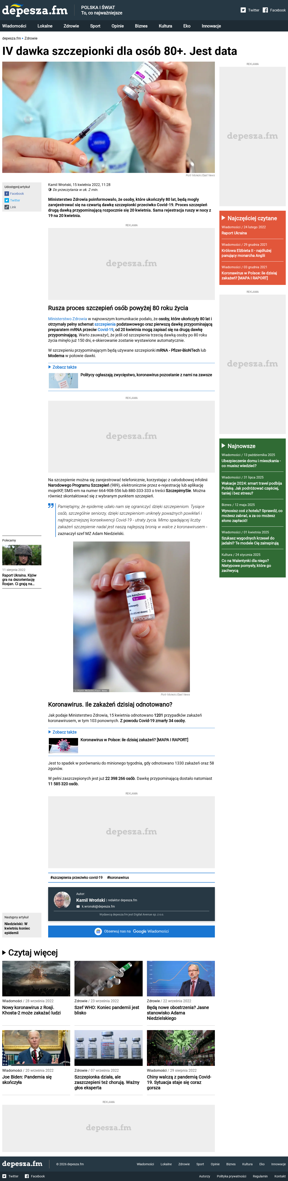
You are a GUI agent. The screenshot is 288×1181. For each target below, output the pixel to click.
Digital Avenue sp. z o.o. (149, 914)
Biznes (141, 26)
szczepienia (105, 324)
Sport (95, 26)
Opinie (118, 26)
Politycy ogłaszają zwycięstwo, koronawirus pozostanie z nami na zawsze (147, 374)
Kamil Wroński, (60, 185)
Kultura (165, 26)
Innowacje (211, 26)
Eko (187, 26)
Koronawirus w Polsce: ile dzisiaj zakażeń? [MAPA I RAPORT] (134, 739)
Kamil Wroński (90, 900)
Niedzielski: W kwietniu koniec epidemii (17, 928)
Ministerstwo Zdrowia (68, 318)
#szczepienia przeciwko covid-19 (76, 877)
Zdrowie (71, 26)
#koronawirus (118, 877)
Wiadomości (14, 26)
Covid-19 (105, 329)
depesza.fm (11, 38)
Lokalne (45, 26)
